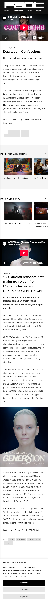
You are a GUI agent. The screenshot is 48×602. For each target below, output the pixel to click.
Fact (15, 273)
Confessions (14, 132)
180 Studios (22, 522)
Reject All (24, 596)
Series (29, 11)
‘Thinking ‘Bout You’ (34, 119)
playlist (25, 132)
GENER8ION (8, 543)
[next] (45, 153)
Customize (24, 589)
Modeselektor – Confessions (16, 178)
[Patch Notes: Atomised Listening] (18, 211)
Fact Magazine (24, 5)
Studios (7, 11)
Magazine (39, 11)
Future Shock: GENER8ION (27, 530)
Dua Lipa (7, 94)
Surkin (11, 539)
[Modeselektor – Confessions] (18, 166)
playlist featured (11, 136)
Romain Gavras (34, 539)
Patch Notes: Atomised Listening (17, 223)
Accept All (24, 583)
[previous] (39, 153)
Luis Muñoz (14, 48)
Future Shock (27, 497)
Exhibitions (18, 11)
